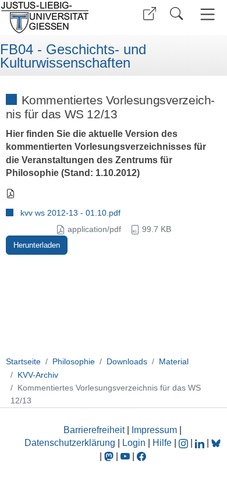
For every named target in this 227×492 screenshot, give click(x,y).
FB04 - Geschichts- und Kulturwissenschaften (73, 56)
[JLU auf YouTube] (125, 456)
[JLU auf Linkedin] (201, 443)
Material (174, 361)
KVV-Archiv (37, 374)
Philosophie (73, 361)
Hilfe (162, 443)
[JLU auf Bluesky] (216, 443)
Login (135, 443)
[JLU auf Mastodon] (110, 456)
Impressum (154, 430)
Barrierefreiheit (94, 430)
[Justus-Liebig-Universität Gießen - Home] (55, 17)
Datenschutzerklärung (69, 443)
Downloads (127, 361)
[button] (149, 14)
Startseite (23, 361)
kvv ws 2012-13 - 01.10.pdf (70, 212)
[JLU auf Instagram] (184, 443)
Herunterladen (36, 245)
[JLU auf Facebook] (141, 456)
